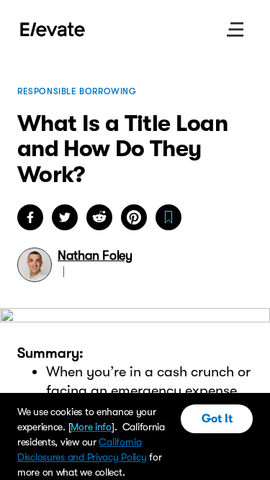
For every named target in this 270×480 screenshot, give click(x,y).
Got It (217, 418)
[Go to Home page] (53, 29)
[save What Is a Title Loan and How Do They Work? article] (168, 217)
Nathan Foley (95, 255)
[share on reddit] (99, 217)
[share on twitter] (65, 217)
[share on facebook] (30, 217)
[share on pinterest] (134, 217)
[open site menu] (235, 29)
